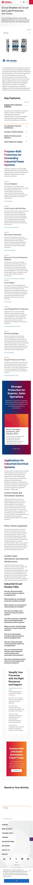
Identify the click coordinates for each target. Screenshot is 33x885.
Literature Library (13, 713)
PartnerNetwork (13, 706)
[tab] (15, 448)
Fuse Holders (7, 301)
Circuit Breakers (8, 201)
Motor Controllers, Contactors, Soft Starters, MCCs (14, 415)
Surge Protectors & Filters (11, 375)
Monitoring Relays (9, 352)
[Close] (30, 870)
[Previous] (11, 448)
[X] (16, 859)
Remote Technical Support (16, 698)
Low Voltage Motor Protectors (12, 326)
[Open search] (21, 2)
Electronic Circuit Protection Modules (14, 278)
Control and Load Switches (11, 227)
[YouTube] (22, 859)
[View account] (26, 2)
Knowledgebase (13, 725)
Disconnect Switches (10, 250)
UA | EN (16, 862)
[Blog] (28, 859)
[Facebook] (10, 859)
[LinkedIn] (4, 859)
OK (16, 880)
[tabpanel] (16, 421)
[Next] (21, 448)
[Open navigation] (31, 2)
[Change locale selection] (24, 2)
